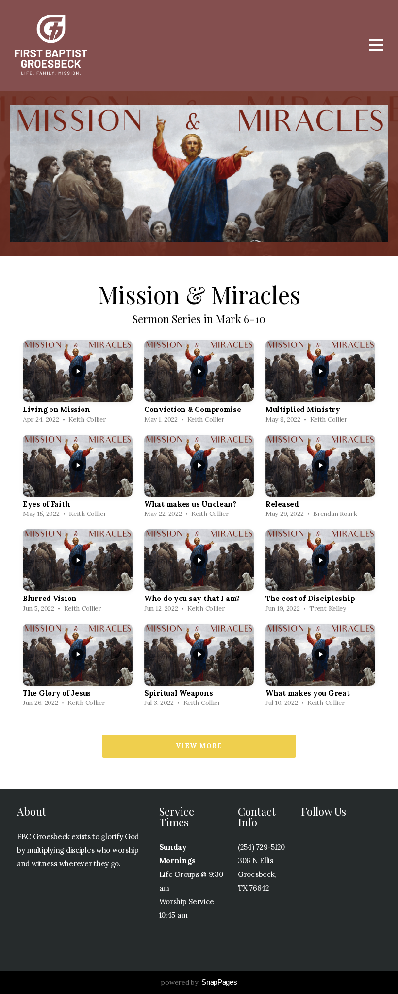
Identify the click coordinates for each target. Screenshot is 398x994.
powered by (199, 982)
